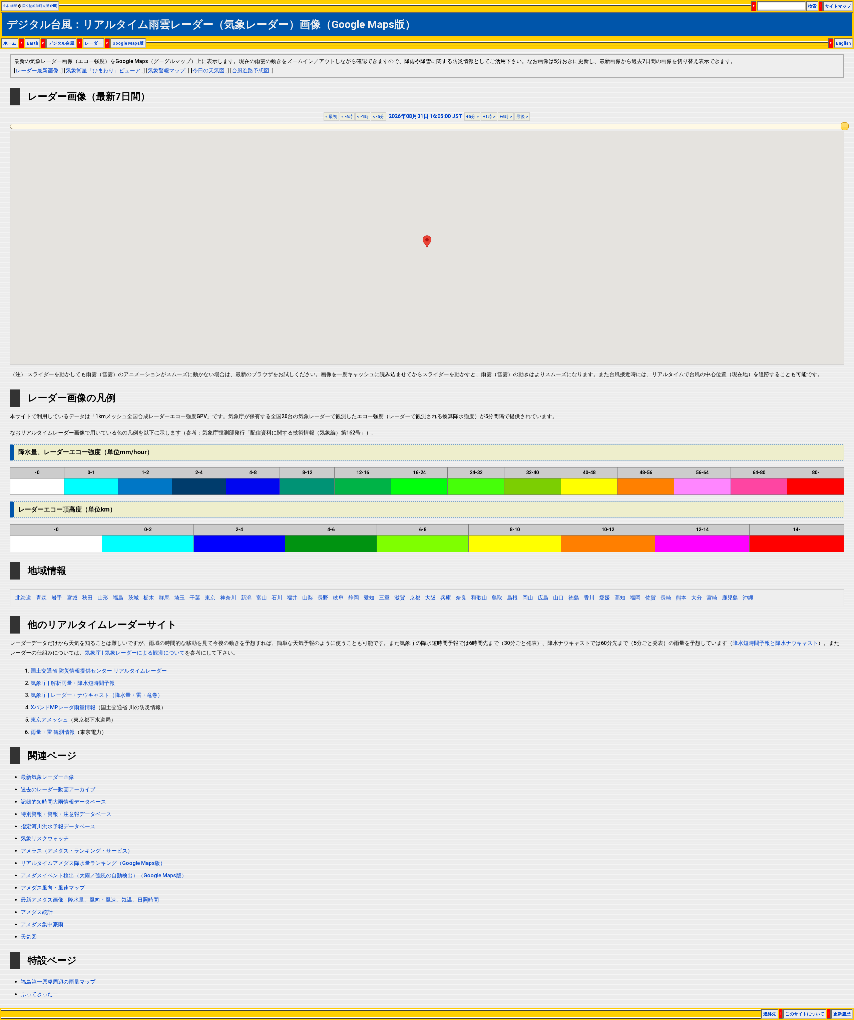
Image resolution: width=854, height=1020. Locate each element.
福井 (292, 598)
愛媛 (604, 598)
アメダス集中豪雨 (42, 924)
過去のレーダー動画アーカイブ (58, 789)
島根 (512, 598)
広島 (543, 598)
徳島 (573, 598)
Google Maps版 (128, 43)
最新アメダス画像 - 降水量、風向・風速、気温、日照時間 (90, 900)
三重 (384, 598)
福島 (118, 598)
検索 (812, 6)
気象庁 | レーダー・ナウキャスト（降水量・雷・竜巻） (97, 695)
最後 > (522, 116)
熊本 (681, 598)
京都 (415, 598)
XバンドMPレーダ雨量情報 (63, 707)
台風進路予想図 (250, 70)
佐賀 (650, 598)
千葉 (194, 598)
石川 (277, 598)
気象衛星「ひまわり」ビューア (103, 70)
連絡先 (769, 1013)
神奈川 (228, 598)
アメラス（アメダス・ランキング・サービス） (77, 851)
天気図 (29, 937)
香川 (589, 598)
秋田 (87, 598)
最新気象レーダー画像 (47, 777)
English (843, 43)
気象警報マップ (166, 70)
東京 (210, 598)
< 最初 (331, 116)
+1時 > (489, 116)
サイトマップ (838, 6)
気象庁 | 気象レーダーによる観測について (135, 653)
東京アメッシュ (49, 720)
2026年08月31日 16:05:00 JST (425, 116)
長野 (323, 598)
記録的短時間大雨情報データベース (63, 802)
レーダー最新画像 (37, 70)
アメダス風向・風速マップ (53, 888)
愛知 (369, 598)
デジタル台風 (61, 43)
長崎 (666, 598)
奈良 (461, 598)
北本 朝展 (10, 6)
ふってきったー (39, 994)
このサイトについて (804, 1013)
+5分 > (472, 116)
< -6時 (347, 116)
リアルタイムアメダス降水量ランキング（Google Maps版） (93, 863)
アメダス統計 (37, 912)
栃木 (148, 598)
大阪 (430, 598)
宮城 (72, 598)
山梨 (307, 598)
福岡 (635, 598)
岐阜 (338, 598)
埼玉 (179, 598)
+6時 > (505, 116)
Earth (32, 43)
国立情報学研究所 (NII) (39, 6)
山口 (558, 598)
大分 (696, 598)
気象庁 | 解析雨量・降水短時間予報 (73, 683)
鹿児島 (730, 598)
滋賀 (399, 598)
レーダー (93, 43)
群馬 (164, 598)
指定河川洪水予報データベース (58, 826)
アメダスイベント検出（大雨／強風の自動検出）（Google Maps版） (104, 875)
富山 (261, 598)
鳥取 (497, 598)
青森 (41, 598)
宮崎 (712, 598)
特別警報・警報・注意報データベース (66, 814)
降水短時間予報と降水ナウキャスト (775, 643)
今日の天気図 (208, 70)
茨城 (133, 598)
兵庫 (445, 598)
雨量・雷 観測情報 (53, 732)
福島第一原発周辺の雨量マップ (58, 982)
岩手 (56, 598)
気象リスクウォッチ (45, 838)
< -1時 (363, 116)
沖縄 (748, 598)
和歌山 (479, 598)
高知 (619, 598)
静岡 (353, 598)
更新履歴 (842, 1013)
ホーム (9, 43)
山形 (102, 598)
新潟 (246, 598)
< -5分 (378, 116)
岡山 (527, 598)
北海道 (23, 598)
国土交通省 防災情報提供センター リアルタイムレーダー (99, 671)
